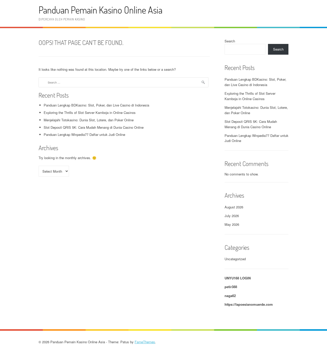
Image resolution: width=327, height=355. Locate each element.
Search (230, 41)
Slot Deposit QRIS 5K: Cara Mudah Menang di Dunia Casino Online (94, 127)
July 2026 (232, 215)
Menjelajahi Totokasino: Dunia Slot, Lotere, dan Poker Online (89, 119)
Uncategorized (235, 258)
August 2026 (234, 207)
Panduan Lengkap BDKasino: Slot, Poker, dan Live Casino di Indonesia (96, 105)
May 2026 (232, 224)
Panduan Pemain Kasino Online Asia (100, 10)
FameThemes (145, 341)
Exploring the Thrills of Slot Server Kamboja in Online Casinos (90, 112)
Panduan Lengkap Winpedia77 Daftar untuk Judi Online (84, 134)
